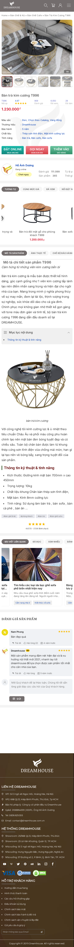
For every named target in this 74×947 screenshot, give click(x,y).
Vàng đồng (56, 120)
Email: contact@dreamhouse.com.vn (25, 820)
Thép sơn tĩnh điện (32, 133)
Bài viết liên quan (15, 541)
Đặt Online (13, 151)
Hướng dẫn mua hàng (16, 888)
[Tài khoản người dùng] (60, 5)
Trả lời (18, 643)
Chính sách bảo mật (15, 909)
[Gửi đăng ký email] (41, 932)
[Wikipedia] (11, 864)
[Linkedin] (39, 864)
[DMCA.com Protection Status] (40, 873)
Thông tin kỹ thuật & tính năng (24, 339)
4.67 (17, 100)
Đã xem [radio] (50, 189)
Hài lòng (31, 673)
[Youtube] (5, 864)
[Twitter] (18, 864)
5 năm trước (46, 673)
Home (5, 15)
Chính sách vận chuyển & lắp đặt (21, 920)
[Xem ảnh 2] (7, 81)
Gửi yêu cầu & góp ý (14, 925)
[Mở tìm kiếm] (46, 5)
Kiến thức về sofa (42, 603)
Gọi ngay (37, 151)
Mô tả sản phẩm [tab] (14, 253)
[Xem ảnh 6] (55, 81)
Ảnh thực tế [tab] (38, 253)
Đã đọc (37, 541)
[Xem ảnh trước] (6, 48)
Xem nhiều (54, 541)
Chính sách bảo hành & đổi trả (20, 914)
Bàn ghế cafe (34, 15)
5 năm (25, 129)
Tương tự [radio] (10, 189)
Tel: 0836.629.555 (14, 815)
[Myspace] (32, 864)
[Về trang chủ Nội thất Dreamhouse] (12, 5)
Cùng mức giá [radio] (31, 189)
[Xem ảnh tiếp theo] (67, 48)
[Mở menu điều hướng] (70, 5)
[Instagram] (46, 864)
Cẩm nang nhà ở (22, 603)
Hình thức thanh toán (15, 893)
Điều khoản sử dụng (15, 904)
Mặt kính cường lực (54, 133)
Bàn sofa (47, 138)
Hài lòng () (32, 643)
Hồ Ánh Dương (24, 165)
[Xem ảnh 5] (43, 81)
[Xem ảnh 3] (19, 81)
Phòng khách (27, 516)
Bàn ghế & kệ (17, 15)
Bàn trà (26, 138)
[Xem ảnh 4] (31, 81)
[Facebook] (53, 864)
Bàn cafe (36, 138)
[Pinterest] (25, 864)
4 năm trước (49, 643)
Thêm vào (61, 151)
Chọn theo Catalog (38, 120)
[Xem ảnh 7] (67, 81)
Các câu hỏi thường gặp (17, 898)
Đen (24, 120)
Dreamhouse (29, 124)
